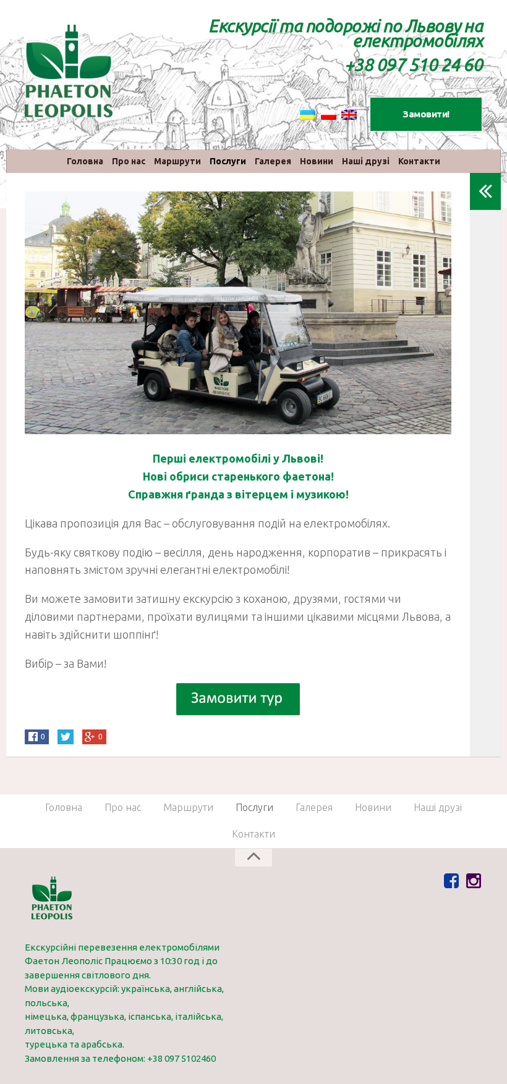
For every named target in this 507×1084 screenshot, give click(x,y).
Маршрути (177, 161)
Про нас (128, 161)
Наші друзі (366, 161)
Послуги (228, 161)
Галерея (273, 161)
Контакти (419, 161)
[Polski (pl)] (328, 114)
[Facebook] (451, 881)
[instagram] (473, 881)
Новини (316, 161)
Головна (85, 161)
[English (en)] (349, 114)
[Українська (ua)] (307, 114)
